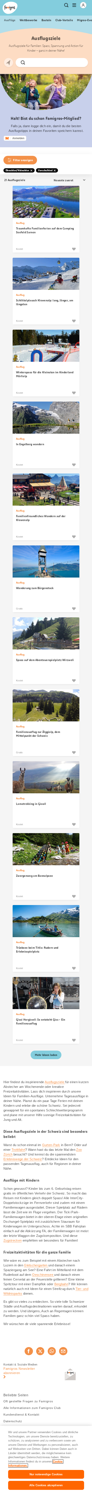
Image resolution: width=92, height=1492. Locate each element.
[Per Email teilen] (63, 1351)
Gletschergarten (36, 1265)
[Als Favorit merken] (74, 249)
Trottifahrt (18, 1149)
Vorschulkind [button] (45, 170)
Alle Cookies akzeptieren (46, 1485)
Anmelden (18, 138)
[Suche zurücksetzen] (81, 62)
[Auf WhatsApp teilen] (52, 1351)
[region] (46, 1459)
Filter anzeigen (23, 160)
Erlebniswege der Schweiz (22, 1159)
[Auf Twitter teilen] (40, 1351)
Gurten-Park (51, 1145)
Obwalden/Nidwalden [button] (17, 170)
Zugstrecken (12, 1240)
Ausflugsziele (55, 1082)
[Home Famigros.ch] (10, 8)
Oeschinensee (43, 1274)
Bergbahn (61, 1284)
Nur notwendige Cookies (46, 1474)
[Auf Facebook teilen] (29, 1351)
